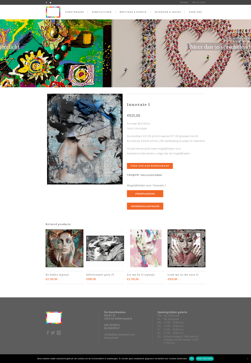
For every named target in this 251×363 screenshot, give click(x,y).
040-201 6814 (198, 2)
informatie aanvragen (145, 206)
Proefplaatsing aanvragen (145, 194)
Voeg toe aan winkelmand (150, 166)
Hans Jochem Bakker (151, 174)
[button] (4, 43)
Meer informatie (204, 358)
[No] (247, 358)
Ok (191, 358)
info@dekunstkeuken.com (119, 334)
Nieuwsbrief (111, 337)
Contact (184, 2)
